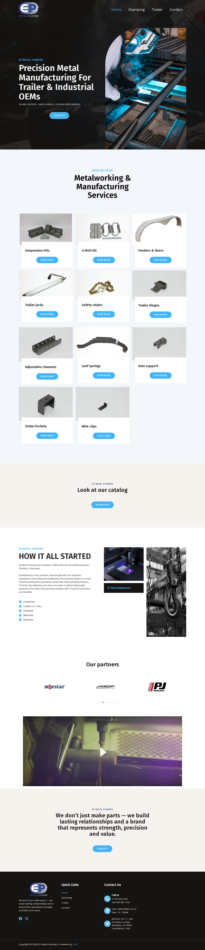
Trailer (157, 10)
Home (116, 10)
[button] (30, 687)
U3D (75, 944)
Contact (176, 10)
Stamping (136, 10)
